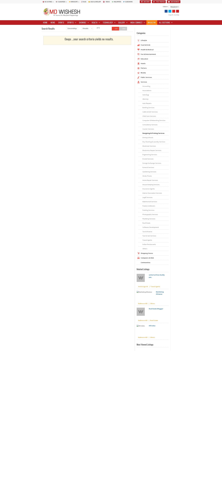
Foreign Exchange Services (151, 163)
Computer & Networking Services (153, 120)
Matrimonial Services (149, 202)
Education (144, 59)
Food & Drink (145, 45)
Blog (84, 2)
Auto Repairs (146, 103)
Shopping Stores (147, 253)
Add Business (175, 2)
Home (45, 22)
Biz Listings (48, 2)
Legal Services (147, 197)
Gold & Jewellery (96, 2)
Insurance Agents (148, 189)
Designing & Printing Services (153, 133)
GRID (124, 29)
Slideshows (129, 2)
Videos (108, 2)
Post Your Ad (160, 2)
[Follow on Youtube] (173, 11)
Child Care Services (149, 116)
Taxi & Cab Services (149, 236)
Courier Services (148, 129)
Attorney (145, 99)
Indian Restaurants (149, 244)
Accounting (146, 86)
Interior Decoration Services (152, 193)
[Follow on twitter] (170, 11)
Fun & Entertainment (148, 54)
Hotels (143, 63)
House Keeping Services (151, 184)
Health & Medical (147, 50)
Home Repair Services (150, 180)
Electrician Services (149, 146)
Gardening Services (149, 172)
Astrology (145, 95)
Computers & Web (147, 258)
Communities (145, 262)
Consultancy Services (149, 125)
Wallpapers (117, 2)
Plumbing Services (148, 219)
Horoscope (74, 2)
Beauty (143, 73)
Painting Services (148, 210)
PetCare (144, 68)
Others (144, 249)
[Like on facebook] (166, 11)
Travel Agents (147, 240)
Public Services (146, 77)
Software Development (150, 227)
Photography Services (150, 214)
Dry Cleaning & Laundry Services (153, 142)
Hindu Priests (147, 176)
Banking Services (148, 108)
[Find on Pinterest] (177, 11)
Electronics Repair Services (151, 150)
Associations (146, 90)
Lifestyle (144, 40)
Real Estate (146, 223)
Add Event (146, 2)
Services (144, 82)
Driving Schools (147, 137)
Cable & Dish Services (150, 112)
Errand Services (148, 159)
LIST (116, 29)
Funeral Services (148, 167)
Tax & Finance (147, 231)
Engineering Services (149, 155)
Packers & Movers (148, 206)
